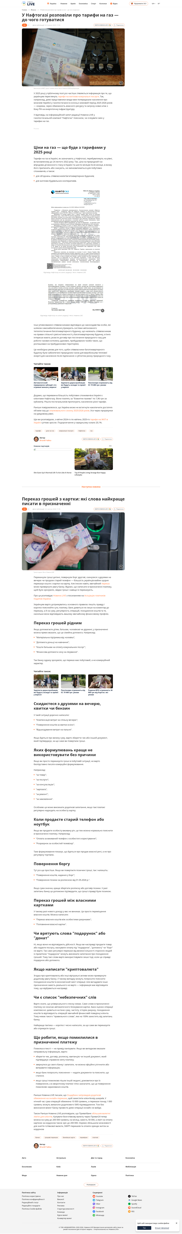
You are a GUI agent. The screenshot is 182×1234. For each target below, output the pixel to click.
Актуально (61, 1158)
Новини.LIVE (59, 595)
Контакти (61, 1202)
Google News (136, 1200)
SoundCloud (136, 1208)
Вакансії (60, 1199)
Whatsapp (100, 1215)
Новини (63, 3)
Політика (130, 1175)
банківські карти (69, 1137)
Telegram (100, 1200)
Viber (98, 1204)
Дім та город (96, 1158)
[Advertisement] (72, 135)
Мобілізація (131, 1167)
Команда (61, 1212)
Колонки (103, 3)
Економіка (83, 3)
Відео (115, 3)
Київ (58, 1167)
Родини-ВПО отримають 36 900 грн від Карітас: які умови (100, 692)
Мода (24, 1175)
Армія (73, 3)
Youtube (99, 1196)
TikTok (134, 1196)
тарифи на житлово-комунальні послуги (78, 96)
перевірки (83, 1137)
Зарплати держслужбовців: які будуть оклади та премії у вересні (73, 385)
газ (91, 431)
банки (37, 1137)
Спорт (93, 3)
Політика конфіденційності (33, 1199)
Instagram (100, 1208)
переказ (106, 583)
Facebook (100, 1211)
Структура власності (65, 1209)
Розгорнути (91, 1185)
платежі (95, 1137)
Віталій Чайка (45, 440)
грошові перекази (51, 1137)
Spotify (134, 1204)
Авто (24, 1158)
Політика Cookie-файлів (32, 1209)
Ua (153, 4)
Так (144, 1228)
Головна (24, 10)
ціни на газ (50, 431)
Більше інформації (162, 1228)
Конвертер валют (64, 1218)
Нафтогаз (81, 431)
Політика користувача (31, 1196)
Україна (53, 3)
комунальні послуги (66, 431)
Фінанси (33, 10)
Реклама (60, 1205)
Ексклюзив (27, 1167)
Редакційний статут (30, 1202)
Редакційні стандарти (31, 1205)
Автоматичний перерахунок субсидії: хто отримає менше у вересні (45, 385)
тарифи (38, 431)
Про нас (60, 1196)
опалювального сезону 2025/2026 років (69, 410)
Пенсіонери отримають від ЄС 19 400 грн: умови (100, 384)
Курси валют (62, 1215)
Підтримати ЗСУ (140, 4)
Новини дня (61, 1175)
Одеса (93, 1175)
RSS (132, 1211)
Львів (93, 1167)
